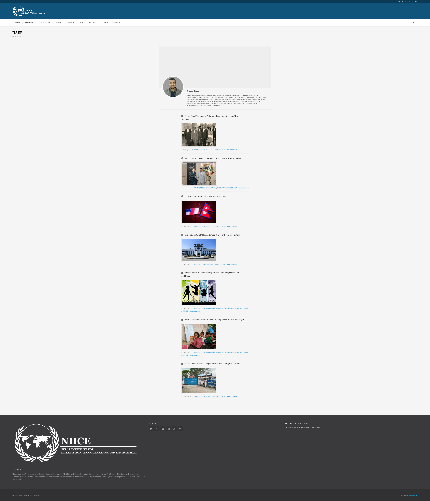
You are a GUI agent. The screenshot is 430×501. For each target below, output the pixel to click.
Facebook (402, 1)
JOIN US (105, 23)
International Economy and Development (219, 308)
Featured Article (210, 188)
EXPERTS (59, 23)
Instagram (409, 1)
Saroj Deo (193, 91)
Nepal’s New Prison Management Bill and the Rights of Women (213, 363)
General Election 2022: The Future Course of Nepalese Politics (212, 235)
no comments (232, 150)
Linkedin (405, 1)
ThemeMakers (413, 495)
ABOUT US (93, 23)
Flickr (416, 1)
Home (17, 23)
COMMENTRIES (199, 150)
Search (414, 22)
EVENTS (71, 23)
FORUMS (117, 23)
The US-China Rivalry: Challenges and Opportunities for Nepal (213, 158)
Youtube (412, 1)
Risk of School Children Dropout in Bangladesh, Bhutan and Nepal (214, 319)
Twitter (399, 1)
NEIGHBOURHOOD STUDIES (215, 150)
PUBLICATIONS (44, 23)
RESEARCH (29, 23)
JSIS (81, 23)
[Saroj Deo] (173, 86)
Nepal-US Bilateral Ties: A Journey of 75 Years (205, 196)
